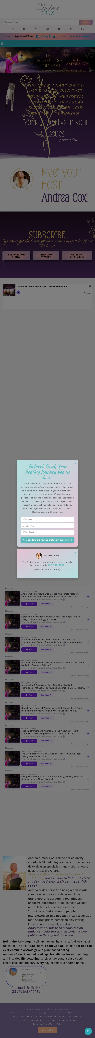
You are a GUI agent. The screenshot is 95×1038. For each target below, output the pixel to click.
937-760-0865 (56, 565)
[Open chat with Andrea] (88, 1031)
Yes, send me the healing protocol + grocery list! (47, 540)
